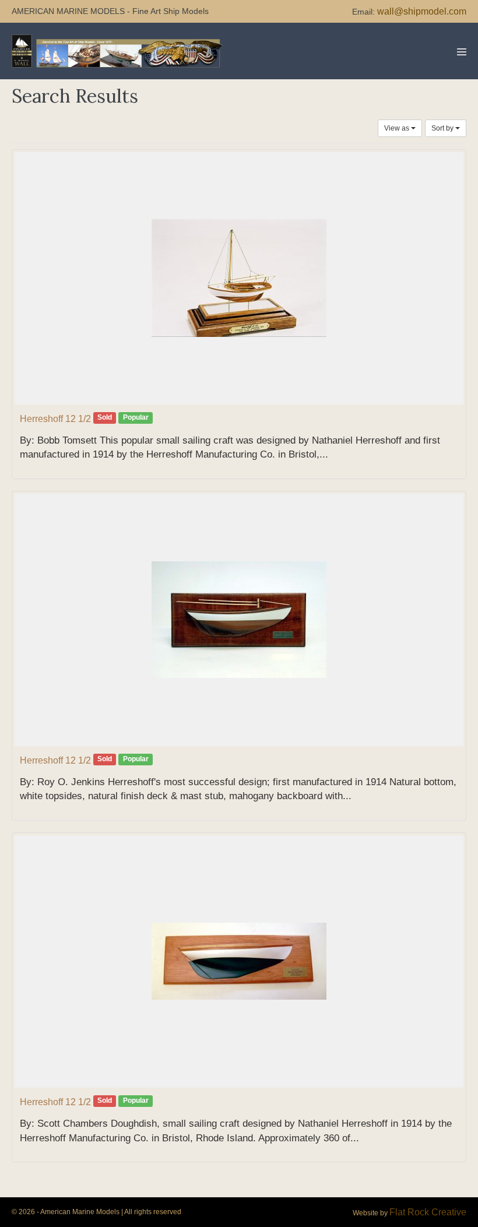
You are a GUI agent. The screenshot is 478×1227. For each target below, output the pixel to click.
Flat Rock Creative (427, 1212)
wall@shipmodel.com (421, 11)
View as (397, 128)
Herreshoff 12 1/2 (55, 419)
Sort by (443, 128)
